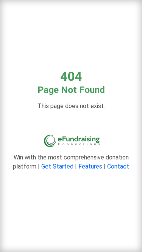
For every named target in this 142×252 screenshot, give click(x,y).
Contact (118, 166)
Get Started (57, 166)
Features (90, 166)
